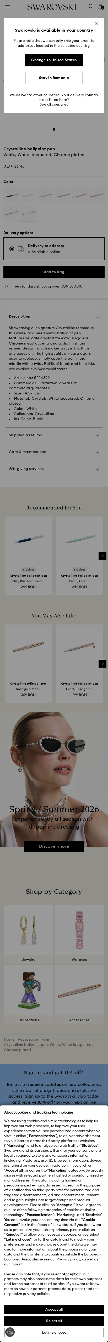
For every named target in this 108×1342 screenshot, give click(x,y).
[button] (97, 23)
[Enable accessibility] (10, 1332)
